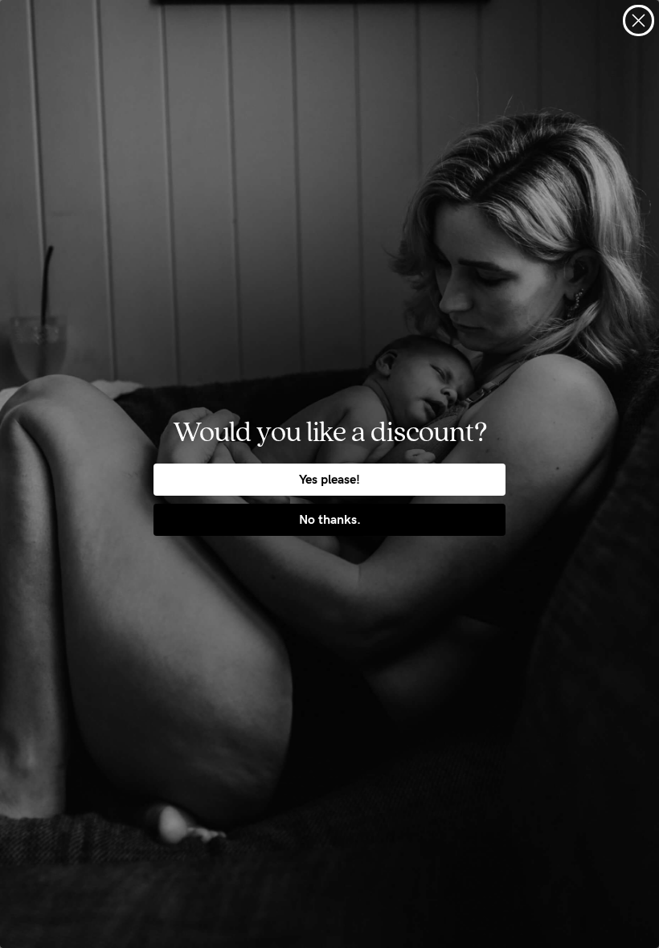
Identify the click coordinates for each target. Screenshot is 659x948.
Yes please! (329, 479)
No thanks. (330, 519)
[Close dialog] (638, 20)
